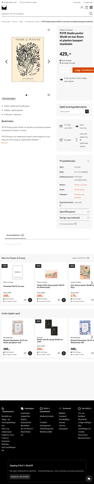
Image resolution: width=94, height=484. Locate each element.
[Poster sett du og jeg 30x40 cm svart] (51, 327)
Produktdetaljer (67, 161)
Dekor (21, 21)
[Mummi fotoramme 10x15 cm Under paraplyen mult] (17, 327)
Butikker (81, 416)
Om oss (81, 413)
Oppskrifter (25, 416)
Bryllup (24, 419)
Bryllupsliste (26, 422)
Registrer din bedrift (20, 476)
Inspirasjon (25, 413)
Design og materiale (70, 217)
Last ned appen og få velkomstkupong (84, 139)
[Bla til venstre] (6, 61)
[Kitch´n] (4, 7)
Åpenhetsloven (84, 438)
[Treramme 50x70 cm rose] (17, 272)
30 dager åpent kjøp (10, 2)
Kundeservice (88, 2)
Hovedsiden (6, 21)
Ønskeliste (25, 425)
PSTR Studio (79, 189)
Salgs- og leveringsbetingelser (8, 422)
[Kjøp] (30, 300)
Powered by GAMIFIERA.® (13, 244)
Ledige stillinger (84, 422)
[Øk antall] (69, 70)
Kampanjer (63, 428)
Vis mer (5, 142)
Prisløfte (67, 140)
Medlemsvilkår (46, 431)
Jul (22, 434)
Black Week (25, 431)
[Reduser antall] (62, 70)
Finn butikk (76, 2)
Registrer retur (8, 434)
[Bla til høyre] (48, 61)
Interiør (14, 21)
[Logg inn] (81, 7)
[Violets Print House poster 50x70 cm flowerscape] (51, 272)
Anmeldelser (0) (15, 235)
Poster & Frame (66, 30)
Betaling (5, 444)
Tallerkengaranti (46, 428)
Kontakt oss (6, 416)
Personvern (83, 434)
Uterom (62, 425)
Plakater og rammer (32, 21)
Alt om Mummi (27, 428)
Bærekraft (82, 419)
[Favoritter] (25, 300)
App (79, 425)
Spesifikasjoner (67, 211)
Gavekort (63, 416)
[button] (49, 95)
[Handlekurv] (86, 7)
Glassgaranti (45, 425)
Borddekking (64, 419)
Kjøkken (62, 413)
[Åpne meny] (91, 7)
